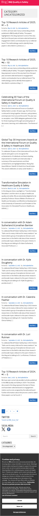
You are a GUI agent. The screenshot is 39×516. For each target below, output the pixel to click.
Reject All (19, 506)
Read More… (33, 51)
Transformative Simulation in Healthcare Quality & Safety (16, 184)
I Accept (19, 500)
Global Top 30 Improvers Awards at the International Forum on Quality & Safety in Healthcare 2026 (19, 142)
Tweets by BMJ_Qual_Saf (10, 420)
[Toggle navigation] (34, 3)
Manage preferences (19, 512)
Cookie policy (31, 482)
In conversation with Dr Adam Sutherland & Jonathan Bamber (17, 224)
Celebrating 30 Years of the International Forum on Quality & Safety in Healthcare (18, 99)
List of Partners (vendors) (9, 495)
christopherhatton (23, 28)
